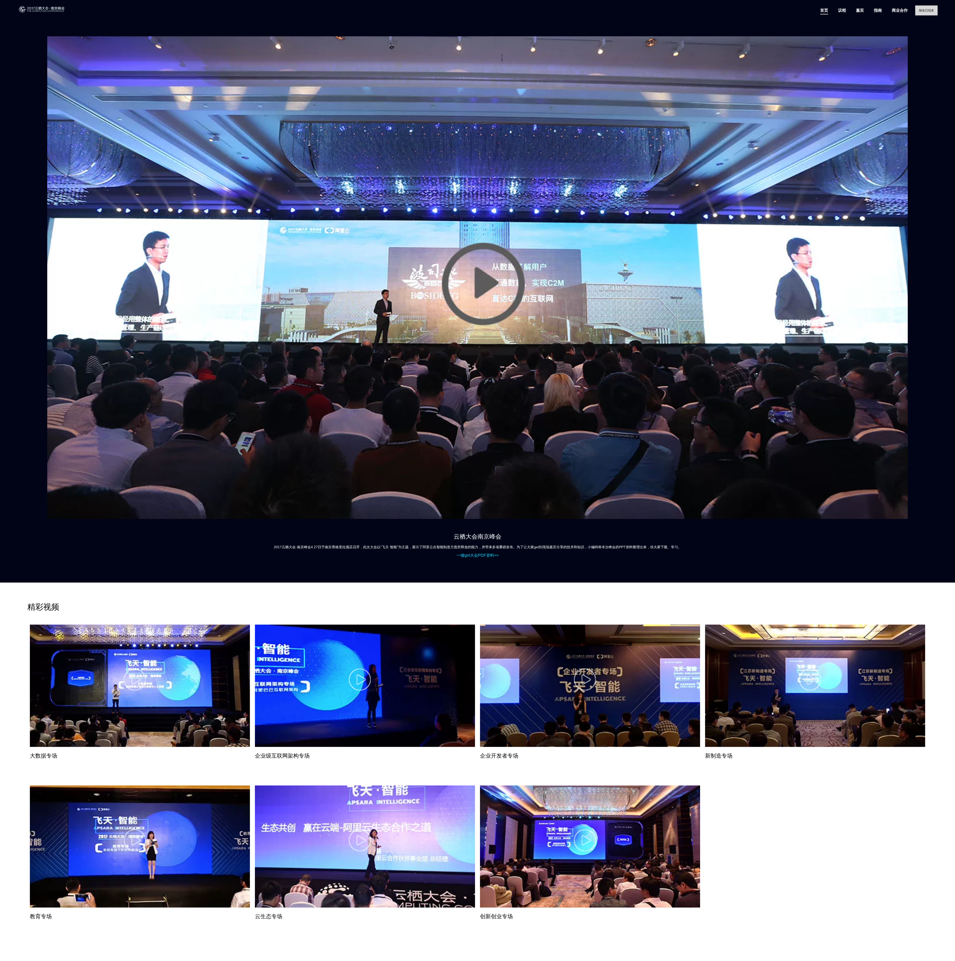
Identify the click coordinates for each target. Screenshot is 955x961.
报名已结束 (926, 10)
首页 (824, 10)
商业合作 (900, 10)
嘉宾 (860, 10)
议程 (842, 10)
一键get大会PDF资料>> (478, 555)
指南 (878, 10)
